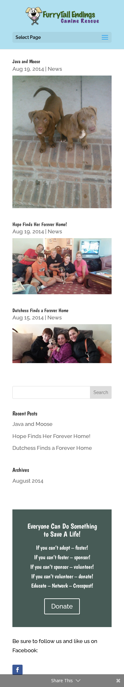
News (55, 69)
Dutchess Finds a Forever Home (40, 310)
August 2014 (27, 481)
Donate (62, 606)
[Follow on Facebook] (17, 670)
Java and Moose (26, 61)
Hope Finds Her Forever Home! (39, 224)
